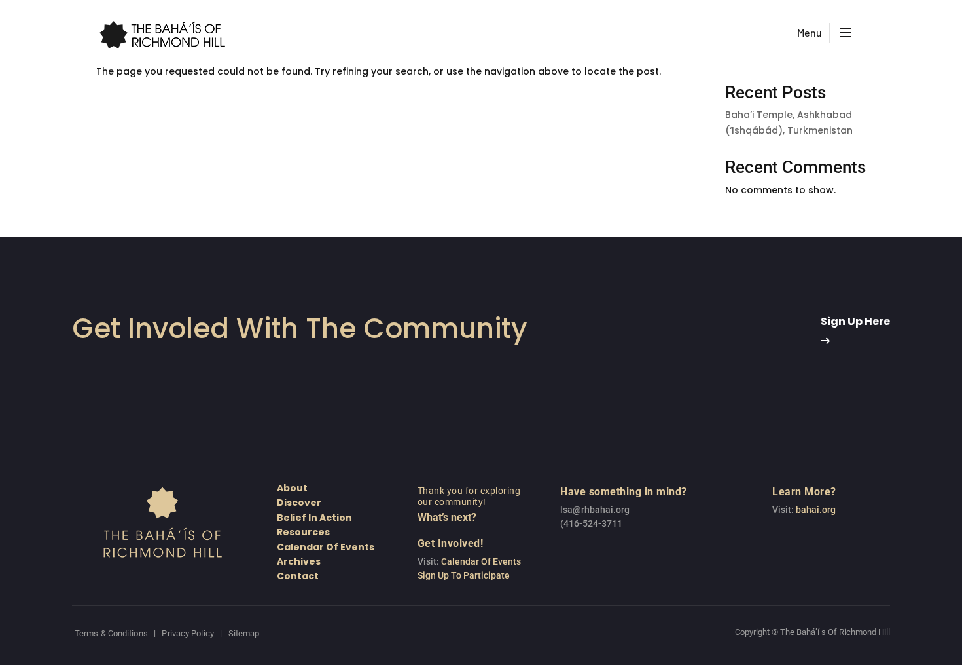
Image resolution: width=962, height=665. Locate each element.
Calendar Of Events (481, 561)
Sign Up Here (855, 321)
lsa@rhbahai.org (595, 509)
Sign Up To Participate (464, 575)
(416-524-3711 (591, 523)
